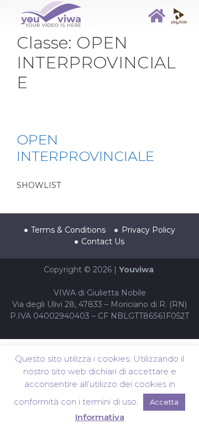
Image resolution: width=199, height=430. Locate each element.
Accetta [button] (164, 401)
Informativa (99, 417)
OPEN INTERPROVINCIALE (85, 147)
